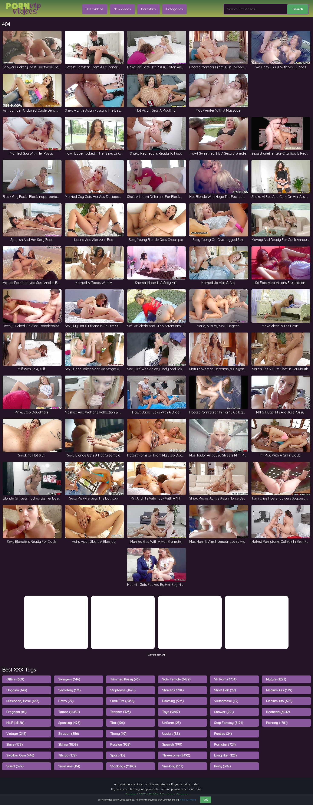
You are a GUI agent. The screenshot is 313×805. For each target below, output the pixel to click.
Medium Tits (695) (279, 701)
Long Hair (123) (225, 755)
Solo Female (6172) (176, 679)
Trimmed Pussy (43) (125, 679)
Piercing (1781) (277, 723)
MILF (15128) (15, 723)
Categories (174, 9)
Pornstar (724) (225, 744)
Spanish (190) (172, 744)
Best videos (94, 9)
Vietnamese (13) (226, 701)
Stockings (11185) (123, 766)
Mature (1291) (276, 679)
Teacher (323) (120, 712)
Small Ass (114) (69, 766)
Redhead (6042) (278, 712)
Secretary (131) (69, 690)
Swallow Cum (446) (20, 755)
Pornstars (148, 9)
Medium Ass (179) (279, 690)
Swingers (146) (69, 679)
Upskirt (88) (171, 734)
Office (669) (15, 679)
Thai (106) (117, 723)
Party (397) (222, 766)
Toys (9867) (171, 712)
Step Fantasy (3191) (228, 723)
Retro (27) (66, 701)
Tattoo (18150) (69, 712)
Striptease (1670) (123, 690)
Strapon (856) (68, 734)
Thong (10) (118, 734)
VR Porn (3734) (225, 679)
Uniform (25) (171, 723)
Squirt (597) (15, 766)
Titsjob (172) (67, 755)
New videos (122, 9)
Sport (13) (117, 755)
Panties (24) (223, 734)
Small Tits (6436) (122, 701)
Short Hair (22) (225, 690)
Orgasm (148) (16, 690)
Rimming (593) (173, 701)
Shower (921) (224, 712)
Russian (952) (120, 744)
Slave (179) (14, 744)
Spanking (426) (69, 723)
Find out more (188, 799)
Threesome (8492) (176, 755)
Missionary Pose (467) (22, 701)
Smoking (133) (172, 766)
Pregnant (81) (16, 712)
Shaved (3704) (173, 690)
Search (298, 9)
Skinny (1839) (68, 744)
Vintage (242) (16, 734)
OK (206, 799)
